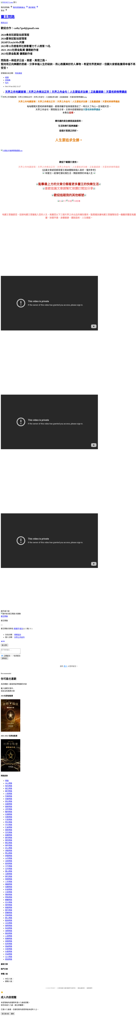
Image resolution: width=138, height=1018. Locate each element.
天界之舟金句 (19, 637)
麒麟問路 (8, 900)
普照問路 (8, 926)
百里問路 (8, 949)
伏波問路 (8, 954)
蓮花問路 (8, 876)
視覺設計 (17, 635)
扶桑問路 (8, 817)
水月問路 (8, 858)
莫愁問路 (8, 830)
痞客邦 (16, 629)
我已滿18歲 (5, 1014)
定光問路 (8, 902)
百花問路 (8, 832)
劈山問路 (8, 853)
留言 (21, 629)
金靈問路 (8, 804)
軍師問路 (8, 894)
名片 (7, 83)
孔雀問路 (8, 827)
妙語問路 (8, 889)
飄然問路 (8, 812)
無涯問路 (8, 928)
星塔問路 (8, 863)
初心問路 (8, 848)
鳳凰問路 (8, 907)
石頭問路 (8, 814)
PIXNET (52, 988)
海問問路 (8, 931)
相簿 (7, 77)
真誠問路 (8, 946)
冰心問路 (8, 783)
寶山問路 (8, 871)
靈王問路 (8, 17)
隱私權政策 (81, 988)
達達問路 (8, 884)
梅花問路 (8, 786)
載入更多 (4, 645)
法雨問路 (8, 861)
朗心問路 (8, 918)
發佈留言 (4, 658)
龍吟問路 (8, 910)
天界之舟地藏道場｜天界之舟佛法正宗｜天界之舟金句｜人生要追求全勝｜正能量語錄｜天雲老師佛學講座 (66, 91)
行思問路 (8, 819)
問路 (7, 781)
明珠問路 (8, 897)
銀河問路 (8, 791)
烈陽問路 (8, 796)
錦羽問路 (8, 838)
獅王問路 (8, 843)
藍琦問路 (8, 920)
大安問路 (8, 892)
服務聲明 (89, 988)
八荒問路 (8, 882)
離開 (12, 1014)
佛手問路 (8, 845)
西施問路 (8, 915)
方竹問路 (8, 866)
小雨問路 (8, 794)
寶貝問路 (8, 840)
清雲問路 (8, 850)
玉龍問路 (8, 874)
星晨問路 (8, 835)
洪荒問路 (8, 809)
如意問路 (8, 944)
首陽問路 (8, 941)
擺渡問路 (8, 959)
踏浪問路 (8, 933)
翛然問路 (8, 905)
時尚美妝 (18, 73)
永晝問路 (8, 951)
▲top (3, 641)
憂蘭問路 (8, 913)
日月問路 (8, 869)
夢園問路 (8, 856)
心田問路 (8, 936)
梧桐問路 (8, 879)
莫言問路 (8, 801)
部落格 (7, 80)
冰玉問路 (8, 923)
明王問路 (8, 822)
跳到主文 (4, 23)
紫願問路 (8, 938)
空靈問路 (8, 799)
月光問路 (8, 825)
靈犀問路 (8, 806)
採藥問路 (8, 887)
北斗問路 (8, 957)
